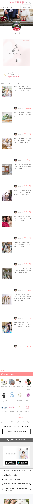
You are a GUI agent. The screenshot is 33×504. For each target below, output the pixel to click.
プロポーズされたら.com (12, 387)
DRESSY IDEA (20, 386)
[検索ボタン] (30, 3)
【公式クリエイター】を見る (24, 418)
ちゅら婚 (12, 411)
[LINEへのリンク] (27, 3)
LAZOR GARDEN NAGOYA (20, 399)
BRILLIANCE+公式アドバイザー (20, 413)
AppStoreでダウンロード (10, 462)
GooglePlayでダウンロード (22, 462)
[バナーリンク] (16, 502)
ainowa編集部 (12, 399)
